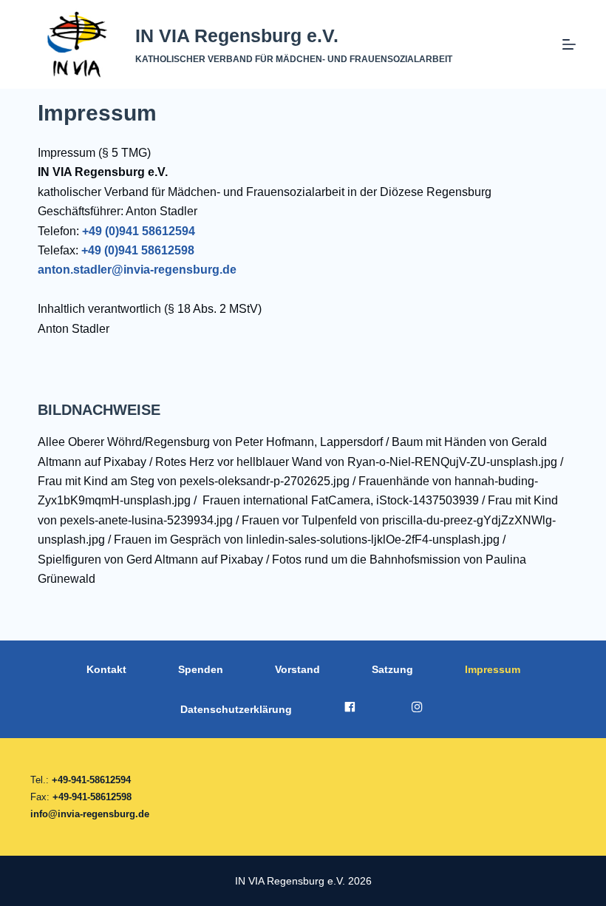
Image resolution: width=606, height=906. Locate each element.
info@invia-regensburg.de (89, 813)
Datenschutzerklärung (236, 709)
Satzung (392, 669)
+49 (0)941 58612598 (137, 250)
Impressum (492, 669)
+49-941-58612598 (92, 796)
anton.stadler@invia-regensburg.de (137, 269)
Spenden (200, 669)
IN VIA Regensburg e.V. (236, 35)
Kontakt (106, 669)
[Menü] (569, 44)
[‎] (351, 709)
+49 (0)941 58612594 (138, 231)
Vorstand (297, 669)
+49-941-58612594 (91, 779)
